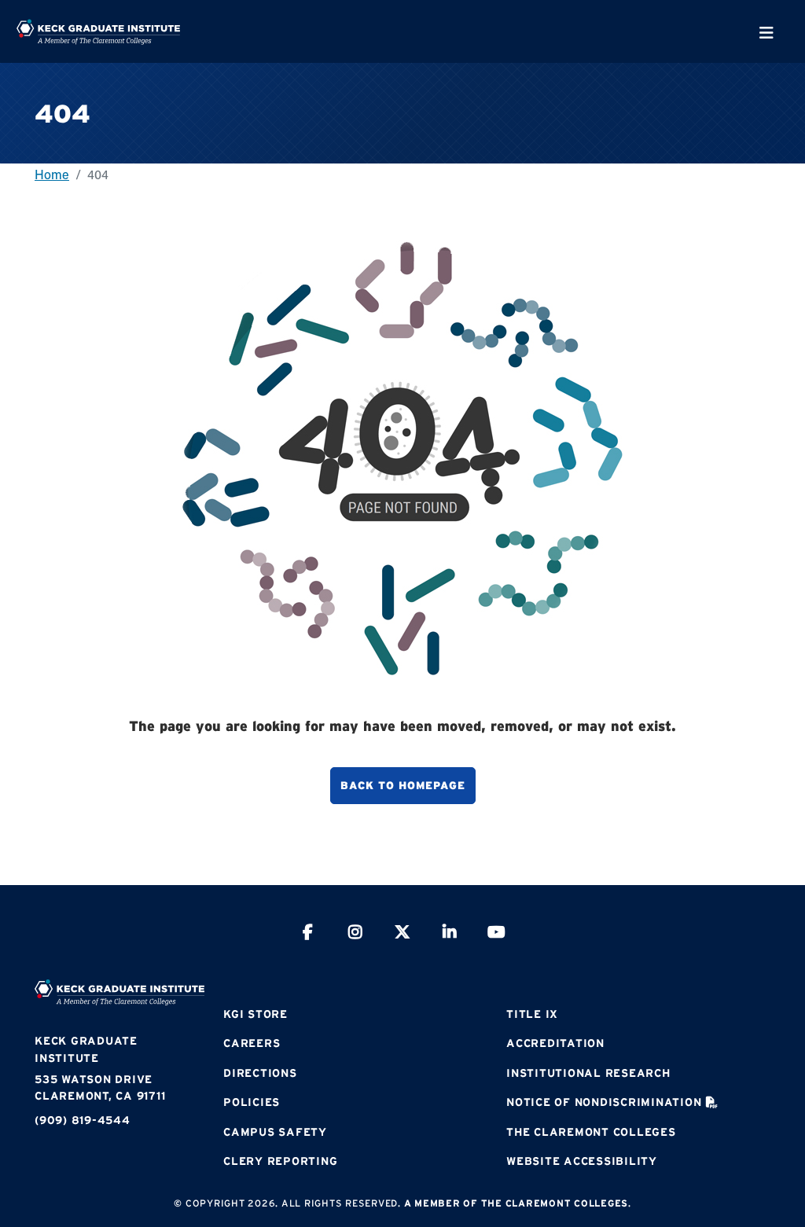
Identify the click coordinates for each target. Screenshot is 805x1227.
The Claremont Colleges (591, 1132)
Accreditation (555, 1043)
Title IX (532, 1014)
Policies (251, 1102)
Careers (251, 1043)
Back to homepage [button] (402, 785)
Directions (260, 1073)
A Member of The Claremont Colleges (516, 1203)
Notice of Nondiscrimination (603, 1102)
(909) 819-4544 (82, 1120)
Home (52, 174)
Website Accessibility (581, 1161)
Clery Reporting (280, 1161)
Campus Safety (275, 1132)
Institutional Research (588, 1073)
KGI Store (255, 1014)
